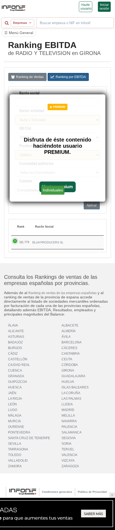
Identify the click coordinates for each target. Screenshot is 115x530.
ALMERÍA (69, 331)
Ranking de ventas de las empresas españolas (62, 293)
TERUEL (68, 449)
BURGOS (15, 348)
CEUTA (67, 359)
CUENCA (15, 370)
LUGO (12, 410)
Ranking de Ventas (30, 77)
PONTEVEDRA (19, 432)
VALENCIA (69, 455)
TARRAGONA (18, 449)
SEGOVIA (69, 438)
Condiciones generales (57, 491)
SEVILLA (14, 444)
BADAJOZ (15, 342)
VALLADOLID (18, 460)
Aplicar (92, 205)
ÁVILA (66, 337)
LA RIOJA (15, 399)
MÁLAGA (14, 415)
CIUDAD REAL (19, 365)
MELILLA (68, 415)
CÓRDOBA (70, 365)
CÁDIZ (13, 353)
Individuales (53, 190)
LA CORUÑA (71, 393)
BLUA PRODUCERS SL (47, 242)
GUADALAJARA (73, 376)
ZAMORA (15, 466)
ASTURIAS (16, 337)
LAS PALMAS (71, 399)
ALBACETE (70, 325)
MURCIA (14, 421)
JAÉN (12, 393)
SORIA (66, 444)
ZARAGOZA (70, 466)
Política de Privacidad (92, 491)
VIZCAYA (68, 460)
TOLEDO (14, 455)
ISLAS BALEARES (75, 387)
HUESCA (15, 387)
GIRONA (68, 370)
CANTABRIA (71, 353)
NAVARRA (69, 421)
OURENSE (16, 427)
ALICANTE (16, 331)
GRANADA (16, 376)
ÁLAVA (13, 325)
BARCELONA (72, 342)
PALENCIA (69, 427)
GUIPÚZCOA (17, 382)
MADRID (68, 410)
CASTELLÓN (17, 359)
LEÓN (12, 404)
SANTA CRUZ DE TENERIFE (29, 438)
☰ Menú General (18, 33)
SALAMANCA (72, 432)
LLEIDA (67, 404)
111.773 (24, 242)
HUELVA (68, 382)
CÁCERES (69, 348)
